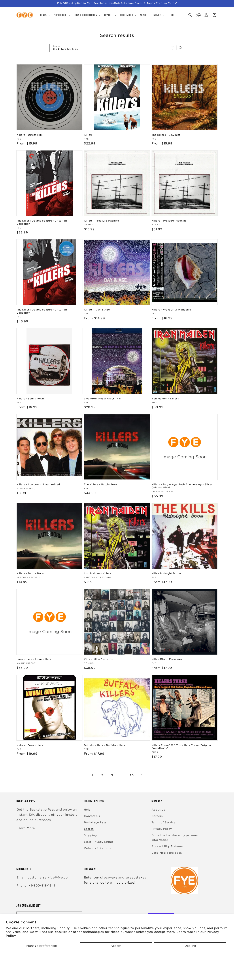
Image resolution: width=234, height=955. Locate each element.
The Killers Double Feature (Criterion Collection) (41, 222)
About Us (158, 809)
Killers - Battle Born (30, 573)
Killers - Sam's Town (30, 398)
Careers (157, 816)
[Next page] (142, 775)
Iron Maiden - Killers (165, 398)
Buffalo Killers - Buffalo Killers (104, 745)
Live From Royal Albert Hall (103, 398)
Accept (116, 946)
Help (87, 809)
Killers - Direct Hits (29, 135)
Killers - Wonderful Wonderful (172, 309)
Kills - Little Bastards (98, 659)
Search (89, 828)
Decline (190, 946)
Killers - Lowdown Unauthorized (38, 484)
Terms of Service (164, 822)
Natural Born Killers (29, 745)
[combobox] (117, 48)
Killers (88, 135)
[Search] (181, 48)
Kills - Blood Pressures (167, 659)
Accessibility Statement (169, 846)
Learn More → (27, 828)
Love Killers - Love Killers (33, 659)
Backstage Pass (95, 822)
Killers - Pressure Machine (101, 220)
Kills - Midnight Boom (166, 573)
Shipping (90, 835)
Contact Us (92, 816)
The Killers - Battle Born (100, 484)
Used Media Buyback (167, 852)
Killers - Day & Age (97, 309)
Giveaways (90, 869)
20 (132, 775)
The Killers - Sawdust (166, 135)
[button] (45, 15)
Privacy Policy (162, 828)
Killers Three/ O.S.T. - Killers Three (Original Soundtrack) (182, 747)
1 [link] (92, 775)
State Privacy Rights (98, 841)
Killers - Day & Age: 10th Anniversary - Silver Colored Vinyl (182, 486)
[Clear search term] (173, 48)
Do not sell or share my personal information (175, 837)
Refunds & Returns (97, 848)
